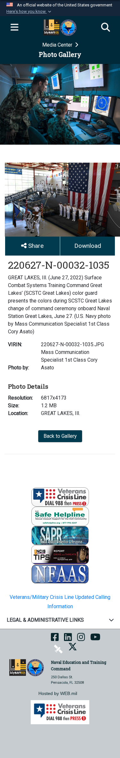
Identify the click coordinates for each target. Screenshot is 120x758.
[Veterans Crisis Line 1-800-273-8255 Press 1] (60, 496)
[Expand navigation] (14, 28)
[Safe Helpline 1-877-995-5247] (60, 516)
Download (87, 245)
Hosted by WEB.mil (57, 693)
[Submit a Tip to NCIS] (60, 554)
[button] (29, 11)
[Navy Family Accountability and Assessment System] (60, 574)
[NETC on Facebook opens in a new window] (55, 639)
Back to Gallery (60, 436)
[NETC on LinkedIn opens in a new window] (68, 639)
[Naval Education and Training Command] (26, 667)
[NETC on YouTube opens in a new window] (95, 639)
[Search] (105, 28)
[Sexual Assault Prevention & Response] (60, 535)
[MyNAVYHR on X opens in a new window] (72, 649)
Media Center (58, 45)
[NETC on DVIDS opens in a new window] (58, 649)
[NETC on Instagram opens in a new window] (81, 639)
